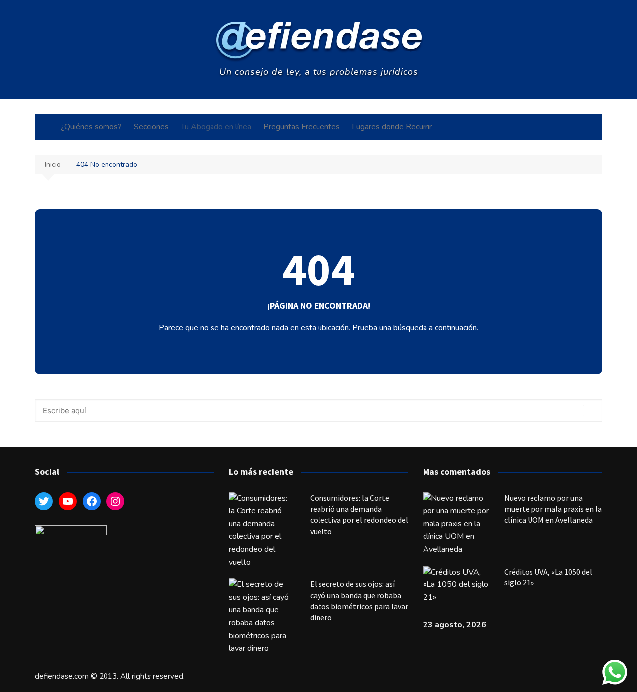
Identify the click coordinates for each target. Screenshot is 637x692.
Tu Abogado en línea (216, 126)
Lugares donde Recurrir (392, 126)
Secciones (151, 126)
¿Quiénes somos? (91, 126)
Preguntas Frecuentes (301, 126)
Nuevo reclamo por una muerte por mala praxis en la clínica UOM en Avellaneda (553, 509)
